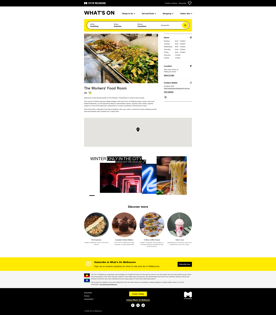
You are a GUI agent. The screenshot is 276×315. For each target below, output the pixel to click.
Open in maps (169, 75)
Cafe (85, 92)
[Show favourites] (189, 3)
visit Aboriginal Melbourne (108, 284)
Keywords (165, 25)
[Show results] (185, 25)
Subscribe (182, 3)
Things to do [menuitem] (127, 13)
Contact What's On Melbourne (138, 300)
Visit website (168, 92)
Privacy (87, 296)
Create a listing (171, 3)
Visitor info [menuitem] (185, 13)
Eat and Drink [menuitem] (148, 13)
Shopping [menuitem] (167, 13)
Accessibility (89, 299)
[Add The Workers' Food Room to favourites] (90, 93)
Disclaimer (88, 292)
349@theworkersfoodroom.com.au (177, 88)
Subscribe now (184, 264)
